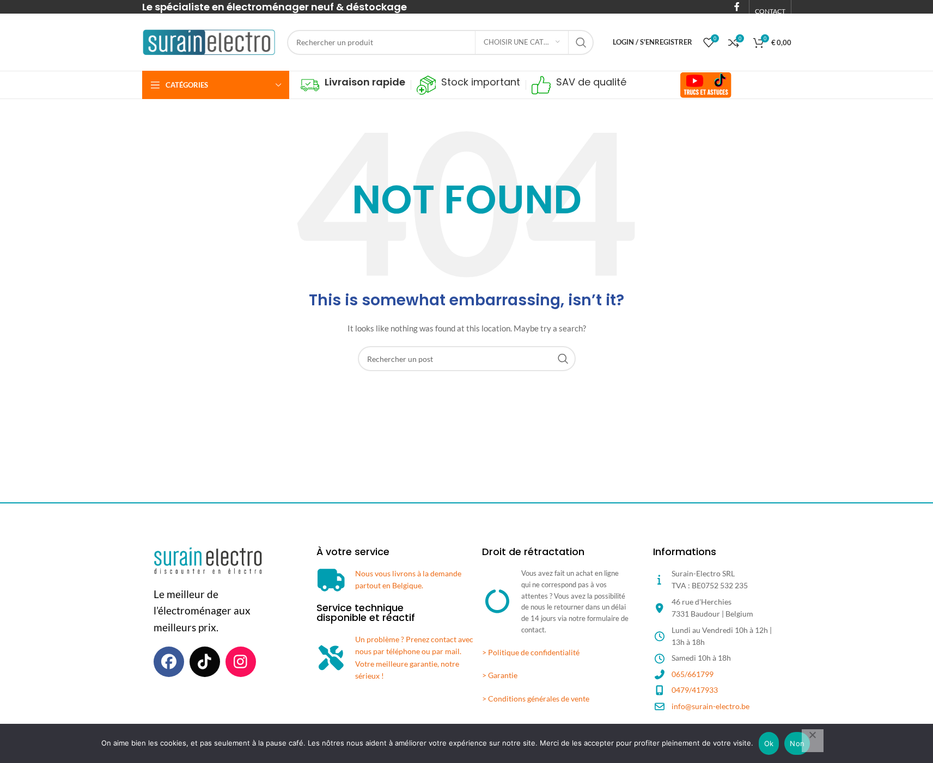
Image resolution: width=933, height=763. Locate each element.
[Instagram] (240, 662)
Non (797, 743)
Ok (769, 743)
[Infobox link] (352, 85)
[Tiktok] (205, 662)
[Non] (813, 740)
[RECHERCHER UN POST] (581, 42)
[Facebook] (169, 662)
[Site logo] (209, 41)
